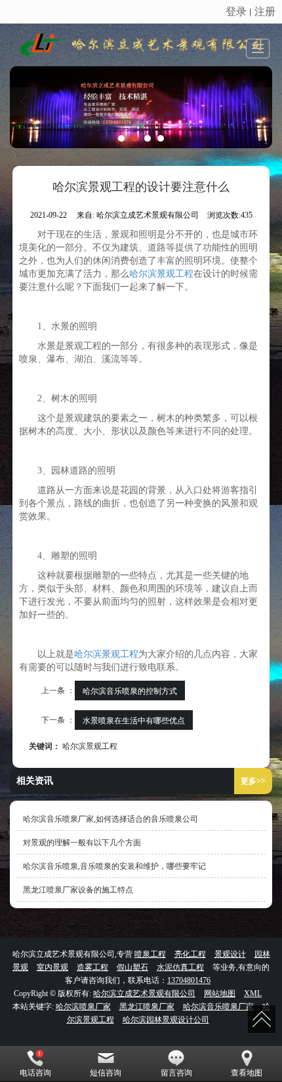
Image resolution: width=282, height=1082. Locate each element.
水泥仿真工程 (180, 967)
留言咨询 (176, 1072)
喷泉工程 (150, 954)
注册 (264, 10)
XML (253, 993)
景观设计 (230, 954)
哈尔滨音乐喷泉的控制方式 (130, 690)
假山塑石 (132, 967)
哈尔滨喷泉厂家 (83, 1006)
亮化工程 (190, 954)
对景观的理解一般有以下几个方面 (82, 842)
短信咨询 (105, 1072)
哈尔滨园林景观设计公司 (166, 1019)
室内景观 (52, 967)
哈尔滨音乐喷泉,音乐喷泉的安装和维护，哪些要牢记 (114, 866)
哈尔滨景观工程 (161, 274)
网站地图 (219, 993)
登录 (236, 10)
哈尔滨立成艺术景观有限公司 (144, 993)
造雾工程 (92, 967)
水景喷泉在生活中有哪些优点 (134, 719)
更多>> (253, 781)
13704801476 (189, 980)
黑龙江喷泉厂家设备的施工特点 (78, 889)
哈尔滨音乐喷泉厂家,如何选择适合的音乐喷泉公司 (110, 819)
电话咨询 (35, 1072)
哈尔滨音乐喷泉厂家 (218, 1006)
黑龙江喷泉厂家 (146, 1006)
